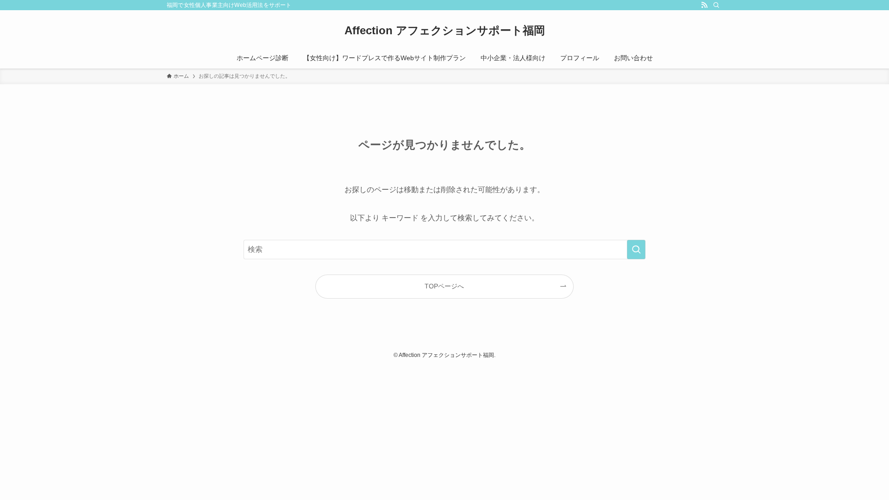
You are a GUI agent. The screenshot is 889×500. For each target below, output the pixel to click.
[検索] (716, 5)
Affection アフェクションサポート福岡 (444, 30)
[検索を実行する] (636, 249)
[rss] (704, 5)
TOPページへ (444, 286)
